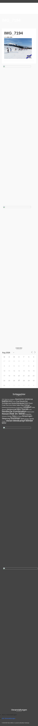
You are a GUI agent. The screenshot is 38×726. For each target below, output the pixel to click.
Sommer (15, 418)
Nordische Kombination (14, 411)
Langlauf (27, 407)
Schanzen (4, 416)
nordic (30, 409)
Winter (29, 420)
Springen (26, 418)
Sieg (14, 416)
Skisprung (6, 418)
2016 (3, 399)
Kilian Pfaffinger (25, 405)
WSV (4, 423)
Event (30, 403)
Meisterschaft (12, 409)
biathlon (5, 401)
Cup (17, 401)
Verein (9, 420)
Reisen (5, 414)
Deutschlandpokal (17, 403)
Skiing (19, 416)
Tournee (4, 421)
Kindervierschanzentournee (9, 407)
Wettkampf (19, 420)
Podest (29, 411)
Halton (18, 405)
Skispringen (27, 416)
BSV (14, 401)
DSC (26, 403)
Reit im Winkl (17, 413)
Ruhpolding (28, 414)
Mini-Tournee (22, 409)
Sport (22, 418)
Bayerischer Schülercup (24, 399)
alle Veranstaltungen (8, 718)
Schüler (9, 416)
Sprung (31, 418)
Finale (3, 405)
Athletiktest (12, 399)
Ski (17, 416)
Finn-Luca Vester (11, 405)
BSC (11, 401)
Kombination (19, 407)
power (32, 411)
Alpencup (7, 399)
